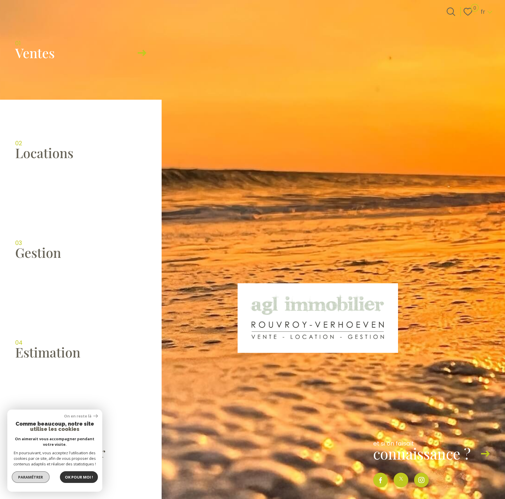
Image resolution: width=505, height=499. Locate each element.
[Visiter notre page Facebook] (380, 480)
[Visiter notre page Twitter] (401, 480)
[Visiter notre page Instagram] (421, 480)
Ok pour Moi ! (79, 477)
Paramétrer (30, 477)
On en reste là (78, 416)
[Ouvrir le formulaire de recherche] (451, 11)
